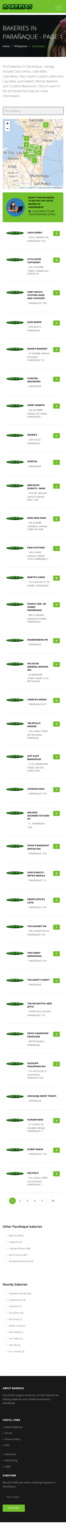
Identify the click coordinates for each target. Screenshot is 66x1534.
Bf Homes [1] (15, 1319)
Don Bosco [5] (15, 1312)
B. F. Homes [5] (16, 1351)
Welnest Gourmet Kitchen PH (38, 815)
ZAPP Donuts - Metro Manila (36, 874)
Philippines (20, 46)
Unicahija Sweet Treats (41, 1096)
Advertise (10, 1454)
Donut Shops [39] (17, 1254)
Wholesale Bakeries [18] (20, 1261)
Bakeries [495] (15, 1235)
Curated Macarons (33, 380)
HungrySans (35, 1119)
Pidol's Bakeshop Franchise (38, 1035)
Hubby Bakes (35, 1149)
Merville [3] (14, 1345)
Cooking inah (36, 788)
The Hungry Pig (36, 926)
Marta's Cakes (36, 577)
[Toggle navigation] (59, 8)
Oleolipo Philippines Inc (36, 1065)
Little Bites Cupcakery (34, 261)
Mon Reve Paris (36, 518)
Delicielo (33, 1172)
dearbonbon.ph (37, 639)
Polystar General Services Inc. (37, 666)
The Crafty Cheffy (38, 979)
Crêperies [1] (15, 1241)
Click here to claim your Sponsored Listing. (42, 213)
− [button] (7, 129)
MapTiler (32, 187)
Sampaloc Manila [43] (19, 1293)
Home (6, 46)
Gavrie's (32, 434)
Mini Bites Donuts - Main (36, 487)
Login (8, 1466)
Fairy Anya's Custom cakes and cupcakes (36, 295)
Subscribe (13, 1507)
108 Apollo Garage (33, 725)
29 (53, 1200)
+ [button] (7, 123)
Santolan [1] (14, 1306)
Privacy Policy (12, 1439)
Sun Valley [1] (15, 1338)
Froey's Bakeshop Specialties (38, 847)
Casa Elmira (34, 232)
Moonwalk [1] (15, 1332)
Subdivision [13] (16, 1299)
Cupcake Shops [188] (19, 1248)
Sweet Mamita (36, 405)
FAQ (7, 1445)
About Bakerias (14, 1427)
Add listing (11, 1460)
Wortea (32, 461)
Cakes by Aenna (37, 699)
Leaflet (22, 187)
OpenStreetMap (45, 187)
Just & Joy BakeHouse (34, 757)
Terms (8, 1433)
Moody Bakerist (37, 348)
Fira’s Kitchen (36, 547)
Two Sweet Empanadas (34, 954)
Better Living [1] (16, 1325)
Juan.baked (34, 322)
